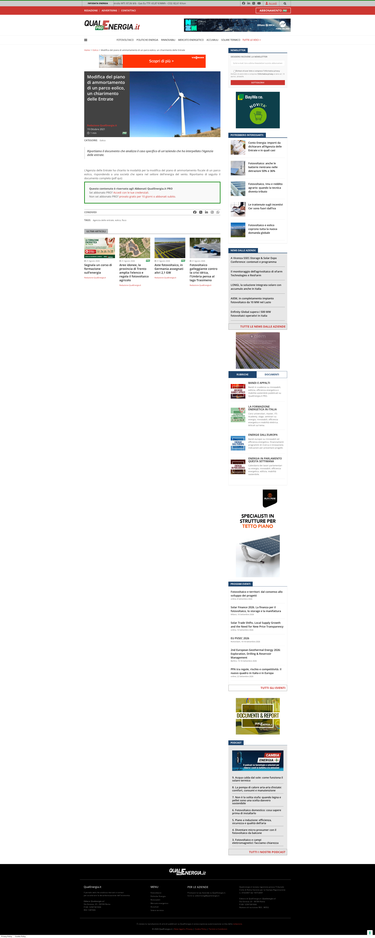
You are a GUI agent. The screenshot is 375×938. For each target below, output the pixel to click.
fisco (124, 220)
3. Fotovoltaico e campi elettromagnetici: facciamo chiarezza (255, 841)
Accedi (273, 3)
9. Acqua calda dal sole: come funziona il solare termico (257, 779)
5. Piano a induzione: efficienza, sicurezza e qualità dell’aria (252, 821)
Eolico (95, 50)
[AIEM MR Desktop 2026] (258, 350)
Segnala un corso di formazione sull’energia (98, 269)
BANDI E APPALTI (259, 383)
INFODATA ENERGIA (98, 3)
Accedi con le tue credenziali (130, 192)
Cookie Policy (201, 929)
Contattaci (128, 10)
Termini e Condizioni (218, 929)
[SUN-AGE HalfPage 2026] (258, 533)
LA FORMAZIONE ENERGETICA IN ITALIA (262, 408)
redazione (237, 924)
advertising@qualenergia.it (207, 895)
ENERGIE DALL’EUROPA (263, 434)
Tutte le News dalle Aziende (262, 326)
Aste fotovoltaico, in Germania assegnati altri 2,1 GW (169, 269)
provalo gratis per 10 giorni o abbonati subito (147, 196)
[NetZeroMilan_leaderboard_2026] (237, 25)
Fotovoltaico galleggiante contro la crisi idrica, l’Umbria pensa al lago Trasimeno (203, 272)
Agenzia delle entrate (103, 220)
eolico (118, 220)
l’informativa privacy (265, 74)
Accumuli (212, 40)
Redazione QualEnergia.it (102, 125)
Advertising (109, 10)
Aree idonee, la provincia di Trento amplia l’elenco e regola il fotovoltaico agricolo (134, 272)
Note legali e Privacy (183, 929)
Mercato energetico (191, 40)
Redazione (91, 10)
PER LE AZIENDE (198, 887)
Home (87, 50)
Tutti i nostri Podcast (267, 852)
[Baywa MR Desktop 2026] (258, 109)
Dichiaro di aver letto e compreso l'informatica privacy (258, 71)
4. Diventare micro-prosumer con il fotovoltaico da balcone (254, 831)
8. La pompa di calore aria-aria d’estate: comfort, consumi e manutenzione (257, 789)
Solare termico (230, 40)
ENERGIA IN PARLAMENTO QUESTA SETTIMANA (265, 460)
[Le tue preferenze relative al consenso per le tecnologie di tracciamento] (370, 933)
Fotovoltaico (125, 40)
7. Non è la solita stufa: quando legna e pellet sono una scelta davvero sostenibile (256, 800)
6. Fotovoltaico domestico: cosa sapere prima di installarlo (256, 811)
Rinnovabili (168, 40)
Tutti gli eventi (273, 688)
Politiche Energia (147, 40)
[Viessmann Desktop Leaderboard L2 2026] (152, 61)
